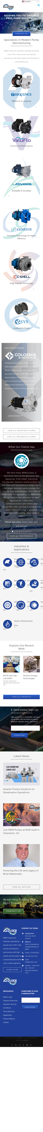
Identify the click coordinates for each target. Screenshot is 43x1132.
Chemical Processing (29, 681)
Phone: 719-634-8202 (32, 952)
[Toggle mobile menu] (39, 5)
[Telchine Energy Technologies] (11, 657)
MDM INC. (20, 1038)
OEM (24, 684)
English (28, 1)
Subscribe (19, 735)
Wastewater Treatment (32, 684)
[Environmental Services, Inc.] (31, 657)
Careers (6, 1022)
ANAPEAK (25, 1040)
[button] (12, 531)
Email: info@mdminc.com (31, 961)
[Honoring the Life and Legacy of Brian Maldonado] (21, 855)
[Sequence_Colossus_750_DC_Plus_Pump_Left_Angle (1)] (21, 393)
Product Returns (9, 1019)
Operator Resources (10, 1001)
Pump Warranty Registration (9, 1013)
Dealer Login (7, 997)
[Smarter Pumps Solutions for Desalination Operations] (21, 774)
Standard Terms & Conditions (9, 1006)
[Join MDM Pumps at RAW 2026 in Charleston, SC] (21, 814)
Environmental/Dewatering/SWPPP (32, 683)
